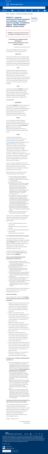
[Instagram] (32, 10)
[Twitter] (19, 10)
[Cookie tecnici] (3, 446)
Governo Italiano (8, 1)
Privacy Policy (15, 451)
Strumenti (12, 14)
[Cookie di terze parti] (3, 448)
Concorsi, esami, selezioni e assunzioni (24, 14)
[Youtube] (12, 10)
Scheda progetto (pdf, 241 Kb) (34, 20)
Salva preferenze (6, 451)
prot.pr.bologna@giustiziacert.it (13, 142)
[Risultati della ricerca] (43, 8)
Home (7, 14)
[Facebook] (25, 10)
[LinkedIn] (38, 10)
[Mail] (45, 10)
